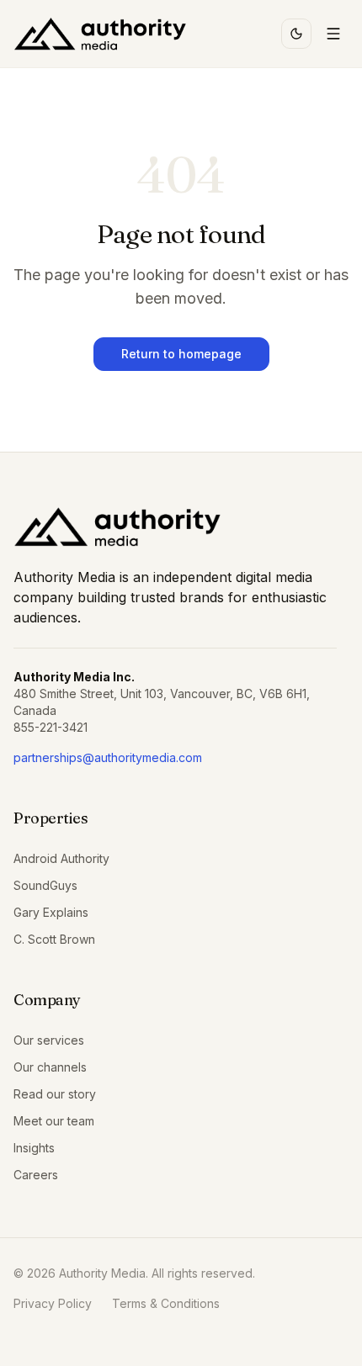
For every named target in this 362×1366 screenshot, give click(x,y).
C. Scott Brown (54, 939)
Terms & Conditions (166, 1303)
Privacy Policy (52, 1303)
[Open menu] (333, 34)
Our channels (50, 1067)
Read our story (54, 1094)
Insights (34, 1148)
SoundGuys (45, 885)
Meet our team (53, 1121)
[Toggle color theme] (296, 34)
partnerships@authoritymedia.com (107, 757)
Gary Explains (50, 912)
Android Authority (61, 858)
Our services (48, 1040)
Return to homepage (181, 354)
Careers (35, 1174)
